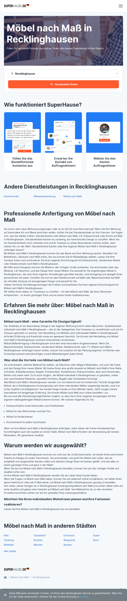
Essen (96, 535)
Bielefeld (9, 544)
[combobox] (25, 73)
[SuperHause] (16, 6)
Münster (38, 544)
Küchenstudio (11, 196)
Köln (6, 535)
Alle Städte (10, 551)
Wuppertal (69, 540)
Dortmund (69, 535)
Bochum (38, 540)
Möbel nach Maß (73, 196)
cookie (84, 596)
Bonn (96, 540)
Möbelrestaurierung (44, 196)
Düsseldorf (40, 535)
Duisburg (9, 540)
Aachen (68, 544)
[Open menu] (120, 6)
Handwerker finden (66, 84)
